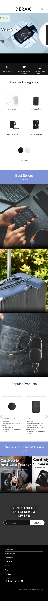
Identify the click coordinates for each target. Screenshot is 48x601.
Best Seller (8, 562)
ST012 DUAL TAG (8, 419)
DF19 (28, 419)
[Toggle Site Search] (42, 9)
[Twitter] (11, 581)
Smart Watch (9, 558)
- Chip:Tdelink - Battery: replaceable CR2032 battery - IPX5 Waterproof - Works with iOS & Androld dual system (11, 426)
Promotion (8, 566)
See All (24, 451)
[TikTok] (18, 582)
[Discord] (22, 581)
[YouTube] (15, 582)
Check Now (24, 179)
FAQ (6, 570)
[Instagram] (6, 582)
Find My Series (9, 553)
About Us (8, 574)
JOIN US (37, 523)
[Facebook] (8, 582)
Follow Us (8, 578)
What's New (8, 549)
